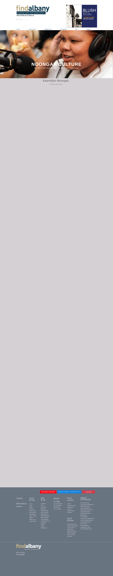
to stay (57, 501)
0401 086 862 (21, 554)
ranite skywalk (45, 515)
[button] (32, 11)
